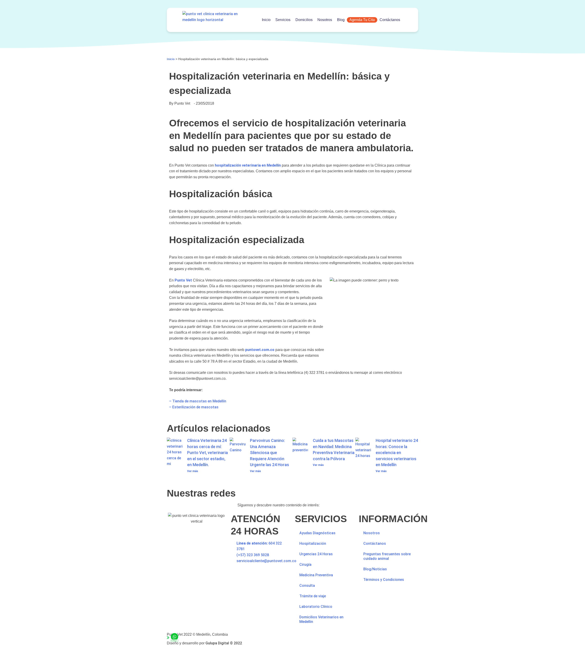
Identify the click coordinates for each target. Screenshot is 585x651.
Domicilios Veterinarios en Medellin (321, 619)
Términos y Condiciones (383, 579)
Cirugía (305, 564)
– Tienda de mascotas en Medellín (197, 401)
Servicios (282, 20)
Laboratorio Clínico (315, 606)
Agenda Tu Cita (362, 20)
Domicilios (304, 20)
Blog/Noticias (375, 569)
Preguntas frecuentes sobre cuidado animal (387, 556)
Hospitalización (312, 543)
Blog (341, 20)
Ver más (192, 471)
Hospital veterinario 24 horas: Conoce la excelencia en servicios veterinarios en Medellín (397, 452)
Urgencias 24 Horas (316, 554)
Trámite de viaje (312, 596)
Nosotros (324, 20)
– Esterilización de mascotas (193, 407)
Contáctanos (390, 20)
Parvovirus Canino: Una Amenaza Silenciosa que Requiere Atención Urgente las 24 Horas (269, 452)
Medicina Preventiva (316, 575)
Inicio (266, 20)
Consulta (307, 585)
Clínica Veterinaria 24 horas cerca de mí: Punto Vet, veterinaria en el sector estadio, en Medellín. (207, 452)
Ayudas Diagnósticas (317, 533)
